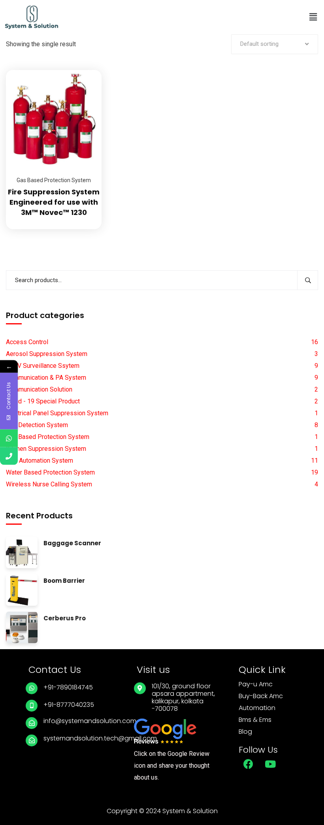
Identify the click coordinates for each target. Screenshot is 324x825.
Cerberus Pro (64, 618)
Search (307, 280)
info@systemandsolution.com (89, 720)
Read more (86, 70)
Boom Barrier (64, 581)
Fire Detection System (37, 425)
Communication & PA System (46, 377)
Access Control (27, 342)
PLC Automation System (39, 460)
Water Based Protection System (50, 472)
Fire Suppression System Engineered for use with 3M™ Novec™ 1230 (54, 202)
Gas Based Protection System (54, 180)
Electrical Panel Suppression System (57, 413)
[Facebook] (248, 764)
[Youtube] (270, 764)
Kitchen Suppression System (46, 448)
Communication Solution (39, 389)
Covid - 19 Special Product (43, 401)
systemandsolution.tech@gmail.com (100, 738)
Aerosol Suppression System (46, 354)
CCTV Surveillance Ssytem (42, 365)
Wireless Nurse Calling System (49, 484)
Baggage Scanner (72, 543)
